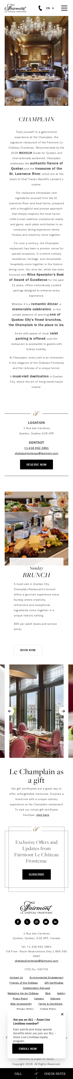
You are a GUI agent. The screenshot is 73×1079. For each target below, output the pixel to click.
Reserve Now (36, 464)
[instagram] (36, 922)
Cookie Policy (48, 1009)
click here (42, 815)
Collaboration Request (36, 988)
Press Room (20, 998)
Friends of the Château (24, 982)
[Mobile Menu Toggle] (64, 8)
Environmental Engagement (46, 977)
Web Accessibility (21, 1003)
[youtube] (46, 922)
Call (18, 1073)
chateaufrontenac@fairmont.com (36, 453)
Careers (39, 998)
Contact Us (16, 977)
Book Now (28, 650)
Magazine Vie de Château (23, 993)
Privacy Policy (25, 1009)
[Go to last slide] (9, 711)
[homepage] (18, 8)
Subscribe (36, 874)
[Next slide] (63, 711)
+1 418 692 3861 (36, 448)
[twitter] (27, 922)
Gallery (61, 993)
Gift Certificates (54, 982)
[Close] (61, 1014)
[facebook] (18, 922)
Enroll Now (28, 1049)
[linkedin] (55, 922)
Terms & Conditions (50, 1003)
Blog (48, 993)
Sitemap (55, 998)
